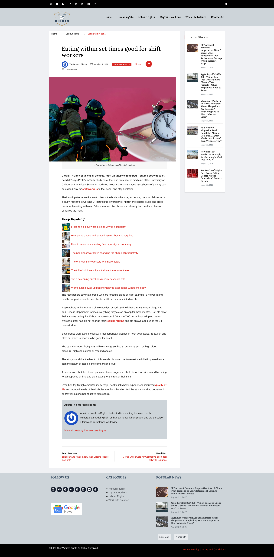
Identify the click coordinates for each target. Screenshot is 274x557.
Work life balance (195, 17)
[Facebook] (63, 4)
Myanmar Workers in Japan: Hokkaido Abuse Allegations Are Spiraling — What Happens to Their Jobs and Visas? (211, 109)
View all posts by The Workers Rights (85, 430)
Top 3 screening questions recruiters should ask (98, 279)
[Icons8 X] (76, 4)
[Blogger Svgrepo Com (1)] (95, 4)
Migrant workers (170, 17)
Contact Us (217, 17)
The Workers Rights (78, 64)
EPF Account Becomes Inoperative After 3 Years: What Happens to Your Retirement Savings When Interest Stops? (211, 54)
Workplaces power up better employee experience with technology (108, 287)
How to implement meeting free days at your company (101, 244)
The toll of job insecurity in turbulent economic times (100, 270)
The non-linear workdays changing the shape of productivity (104, 253)
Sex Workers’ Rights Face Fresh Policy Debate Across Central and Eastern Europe (211, 175)
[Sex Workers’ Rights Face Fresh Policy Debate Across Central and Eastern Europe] (192, 173)
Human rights (125, 17)
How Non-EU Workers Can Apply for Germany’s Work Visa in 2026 (211, 155)
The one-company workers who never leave (95, 261)
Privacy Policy (191, 549)
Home (108, 17)
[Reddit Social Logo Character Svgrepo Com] (82, 4)
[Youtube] (57, 4)
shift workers (90, 189)
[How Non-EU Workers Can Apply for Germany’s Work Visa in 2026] (192, 154)
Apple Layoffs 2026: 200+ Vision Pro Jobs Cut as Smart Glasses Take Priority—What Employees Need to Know (211, 82)
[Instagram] (50, 4)
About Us (181, 537)
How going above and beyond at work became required (102, 235)
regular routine (115, 321)
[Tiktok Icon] (69, 4)
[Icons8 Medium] (71, 489)
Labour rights (146, 17)
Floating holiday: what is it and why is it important (98, 226)
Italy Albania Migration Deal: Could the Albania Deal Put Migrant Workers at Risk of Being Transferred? (211, 134)
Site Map (164, 537)
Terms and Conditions (213, 549)
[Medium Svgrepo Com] (88, 4)
